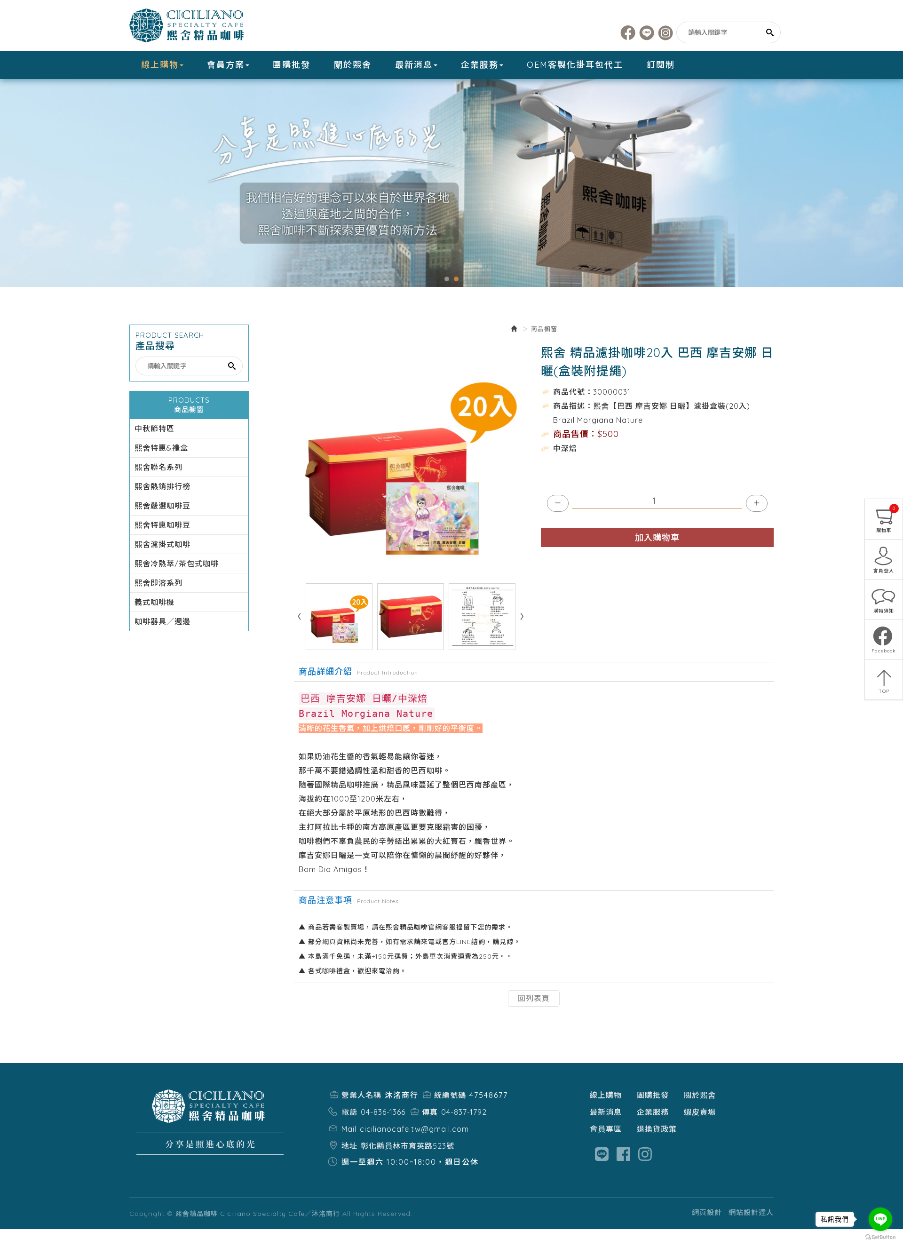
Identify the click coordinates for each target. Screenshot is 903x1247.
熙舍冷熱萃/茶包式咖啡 (177, 563)
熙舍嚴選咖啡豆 (162, 505)
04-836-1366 (383, 1112)
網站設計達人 (751, 1212)
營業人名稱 (361, 1095)
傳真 (430, 1112)
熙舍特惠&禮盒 (161, 448)
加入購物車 (657, 537)
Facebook (628, 32)
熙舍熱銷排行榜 (162, 486)
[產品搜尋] (770, 32)
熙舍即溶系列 (158, 583)
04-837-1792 (464, 1112)
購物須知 (883, 611)
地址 (349, 1146)
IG (665, 32)
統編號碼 (450, 1095)
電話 (349, 1112)
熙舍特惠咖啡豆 (162, 525)
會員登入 (883, 571)
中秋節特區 (154, 428)
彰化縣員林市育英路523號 (407, 1146)
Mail (348, 1129)
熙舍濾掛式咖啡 (162, 544)
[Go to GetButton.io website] (880, 1237)
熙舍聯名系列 (158, 467)
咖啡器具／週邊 (162, 621)
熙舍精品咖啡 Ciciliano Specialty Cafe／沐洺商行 (188, 25)
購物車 (886, 519)
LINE (647, 32)
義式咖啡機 (154, 602)
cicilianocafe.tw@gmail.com (414, 1129)
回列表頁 (534, 998)
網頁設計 (707, 1212)
